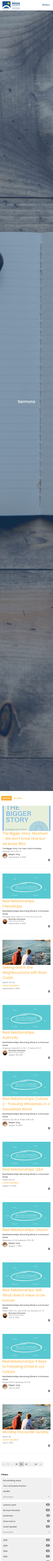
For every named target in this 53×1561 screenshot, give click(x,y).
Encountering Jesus (12, 1480)
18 (16, 1464)
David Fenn (26, 1515)
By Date (6, 798)
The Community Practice (14, 1486)
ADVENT (6, 1491)
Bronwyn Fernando (26, 1510)
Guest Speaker (26, 1526)
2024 (26, 1551)
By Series (18, 798)
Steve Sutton (26, 1521)
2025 (26, 1545)
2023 (26, 1556)
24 (36, 1464)
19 (21, 1464)
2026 (26, 1540)
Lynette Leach (26, 1504)
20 (26, 1464)
